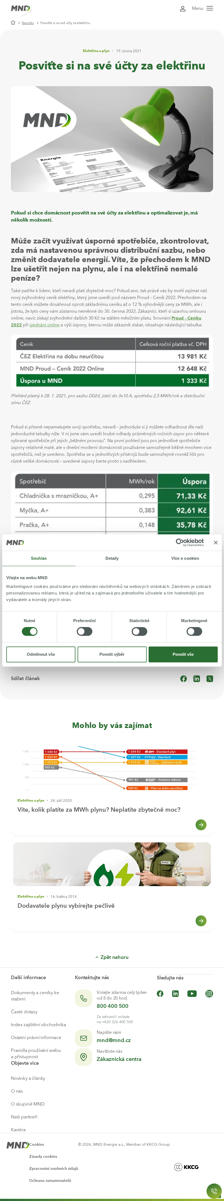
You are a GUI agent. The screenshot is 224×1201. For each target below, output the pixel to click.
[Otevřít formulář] (214, 1191)
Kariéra (18, 1129)
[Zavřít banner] (216, 542)
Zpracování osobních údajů (53, 1168)
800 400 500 (112, 1006)
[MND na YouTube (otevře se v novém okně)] (192, 993)
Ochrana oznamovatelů (50, 1180)
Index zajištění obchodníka (38, 1024)
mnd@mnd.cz (114, 1040)
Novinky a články (28, 1078)
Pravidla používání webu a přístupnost (36, 1053)
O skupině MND (28, 1104)
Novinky (28, 23)
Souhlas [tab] (39, 558)
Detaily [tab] (112, 558)
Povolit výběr (112, 654)
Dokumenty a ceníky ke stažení (35, 996)
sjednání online (45, 324)
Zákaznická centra (119, 1059)
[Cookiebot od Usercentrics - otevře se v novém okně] (180, 542)
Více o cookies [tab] (185, 558)
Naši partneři (24, 1116)
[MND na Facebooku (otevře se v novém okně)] (160, 993)
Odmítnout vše (41, 654)
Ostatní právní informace (36, 1037)
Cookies (36, 1144)
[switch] (84, 631)
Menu (197, 8)
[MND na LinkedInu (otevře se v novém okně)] (175, 993)
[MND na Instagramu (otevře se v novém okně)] (209, 993)
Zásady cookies (43, 1156)
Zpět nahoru (114, 957)
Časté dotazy (24, 1011)
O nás (17, 1091)
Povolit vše (183, 654)
